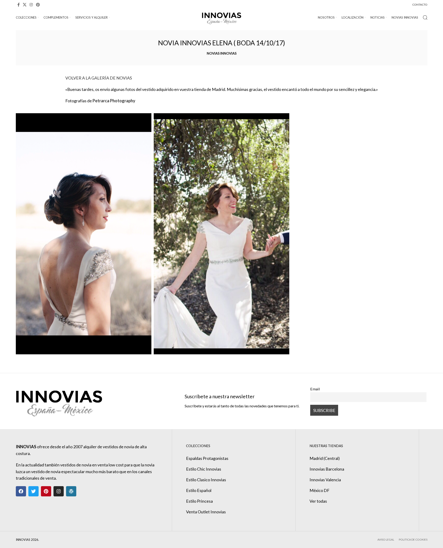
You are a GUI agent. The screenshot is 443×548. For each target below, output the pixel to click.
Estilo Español (198, 490)
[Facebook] (21, 491)
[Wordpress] (71, 491)
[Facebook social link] (18, 4)
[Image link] (59, 400)
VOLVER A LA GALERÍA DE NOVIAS (98, 77)
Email (315, 389)
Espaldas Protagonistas (207, 458)
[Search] (425, 17)
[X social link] (24, 4)
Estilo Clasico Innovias (206, 479)
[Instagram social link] (31, 4)
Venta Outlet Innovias (206, 511)
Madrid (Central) (325, 458)
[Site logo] (221, 17)
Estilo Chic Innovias (203, 469)
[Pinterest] (46, 491)
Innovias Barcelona (327, 469)
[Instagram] (58, 491)
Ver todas (318, 501)
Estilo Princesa (199, 501)
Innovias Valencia (325, 479)
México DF (320, 490)
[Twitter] (33, 491)
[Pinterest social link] (37, 4)
